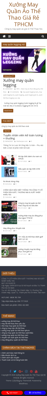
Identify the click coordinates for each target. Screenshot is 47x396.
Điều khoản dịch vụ (8, 355)
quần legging (19, 95)
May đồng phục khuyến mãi (14, 228)
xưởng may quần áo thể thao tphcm (15, 330)
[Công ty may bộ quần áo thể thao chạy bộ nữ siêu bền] (9, 202)
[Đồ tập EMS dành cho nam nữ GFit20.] (9, 155)
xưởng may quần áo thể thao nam (14, 335)
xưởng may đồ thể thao (10, 321)
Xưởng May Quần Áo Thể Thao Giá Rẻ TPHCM (23, 14)
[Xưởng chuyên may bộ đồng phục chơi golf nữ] (9, 248)
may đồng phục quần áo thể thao (14, 340)
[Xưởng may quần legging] (23, 50)
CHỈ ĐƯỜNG (36, 393)
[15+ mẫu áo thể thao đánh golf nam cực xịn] (9, 236)
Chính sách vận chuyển (10, 357)
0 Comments (14, 92)
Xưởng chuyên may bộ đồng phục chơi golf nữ (29, 250)
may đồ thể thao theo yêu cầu (13, 323)
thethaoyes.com (22, 141)
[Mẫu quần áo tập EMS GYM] (9, 168)
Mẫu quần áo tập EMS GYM (29, 169)
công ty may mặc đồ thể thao (13, 328)
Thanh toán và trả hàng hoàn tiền (14, 360)
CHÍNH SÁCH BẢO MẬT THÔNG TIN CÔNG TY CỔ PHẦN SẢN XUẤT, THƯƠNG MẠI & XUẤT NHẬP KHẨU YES (23, 192)
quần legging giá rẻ (31, 95)
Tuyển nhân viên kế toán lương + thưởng (23, 136)
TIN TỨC (7, 131)
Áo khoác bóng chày (11, 181)
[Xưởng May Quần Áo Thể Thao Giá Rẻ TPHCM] (4, 36)
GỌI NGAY (13, 393)
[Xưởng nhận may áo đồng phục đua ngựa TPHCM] (9, 214)
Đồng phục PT (9, 76)
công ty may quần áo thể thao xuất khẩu (17, 333)
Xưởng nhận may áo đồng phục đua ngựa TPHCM (30, 216)
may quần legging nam (30, 92)
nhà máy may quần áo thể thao (13, 326)
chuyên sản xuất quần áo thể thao (14, 337)
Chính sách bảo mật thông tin (12, 353)
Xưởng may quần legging (18, 82)
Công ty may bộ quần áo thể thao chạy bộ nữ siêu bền (29, 204)
